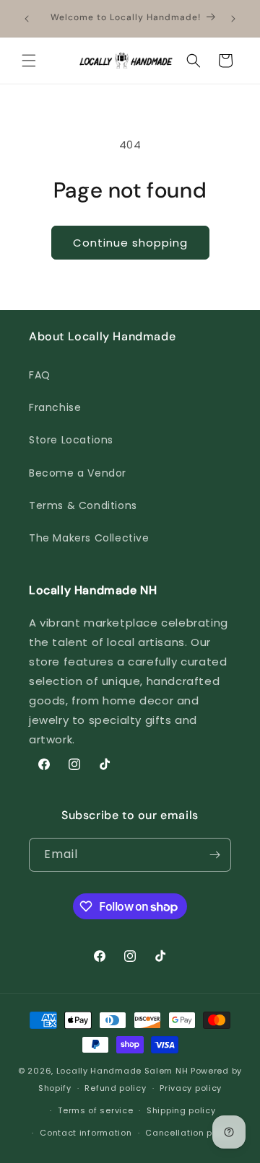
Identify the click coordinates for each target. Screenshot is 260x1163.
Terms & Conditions (83, 505)
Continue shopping (130, 242)
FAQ (40, 375)
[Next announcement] (233, 19)
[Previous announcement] (27, 19)
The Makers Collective (89, 538)
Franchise (55, 407)
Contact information (85, 1132)
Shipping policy (181, 1110)
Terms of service (95, 1110)
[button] (29, 60)
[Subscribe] (214, 855)
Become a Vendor (77, 473)
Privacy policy (191, 1088)
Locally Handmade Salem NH (122, 1070)
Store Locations (71, 440)
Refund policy (115, 1088)
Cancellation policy (189, 1132)
